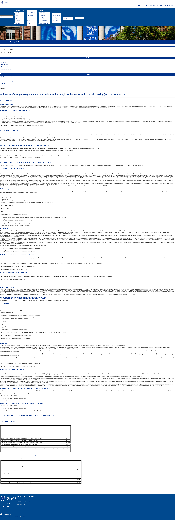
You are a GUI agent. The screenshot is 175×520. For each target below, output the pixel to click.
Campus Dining (42, 18)
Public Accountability (4, 66)
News (154, 5)
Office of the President (56, 15)
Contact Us (3, 71)
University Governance (56, 17)
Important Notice (10, 516)
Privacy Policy (2, 516)
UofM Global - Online (67, 18)
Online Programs (30, 15)
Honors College (29, 18)
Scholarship (18, 21)
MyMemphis (166, 5)
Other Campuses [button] (67, 15)
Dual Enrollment (18, 17)
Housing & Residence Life (44, 17)
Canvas (28, 20)
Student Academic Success (31, 17)
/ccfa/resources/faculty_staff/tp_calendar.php (33, 455)
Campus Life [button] (42, 10)
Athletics (150, 5)
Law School (18, 20)
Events (146, 5)
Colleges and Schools (30, 10)
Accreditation (3, 62)
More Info (2, 88)
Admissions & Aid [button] (19, 10)
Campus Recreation (43, 21)
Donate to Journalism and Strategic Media (8, 81)
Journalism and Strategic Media (9, 49)
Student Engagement (43, 20)
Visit (142, 5)
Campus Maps (19, 501)
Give (157, 5)
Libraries (28, 23)
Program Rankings (4, 64)
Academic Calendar (30, 21)
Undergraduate (18, 12)
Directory (25, 501)
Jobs (24, 504)
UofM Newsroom (55, 20)
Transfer (17, 15)
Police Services (19, 504)
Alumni (25, 499)
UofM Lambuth (66, 17)
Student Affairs (42, 12)
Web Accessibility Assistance (20, 516)
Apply (139, 5)
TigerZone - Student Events (44, 23)
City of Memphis (55, 21)
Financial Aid (18, 23)
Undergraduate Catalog (31, 12)
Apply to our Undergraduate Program (7, 76)
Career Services (42, 15)
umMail (161, 5)
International (18, 18)
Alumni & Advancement (56, 18)
